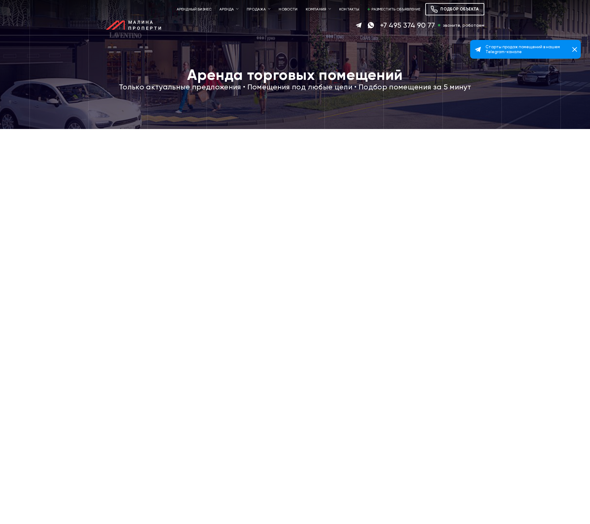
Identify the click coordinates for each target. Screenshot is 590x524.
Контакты (349, 9)
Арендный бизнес (194, 9)
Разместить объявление (396, 9)
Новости (288, 9)
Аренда (226, 9)
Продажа (256, 9)
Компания (316, 9)
